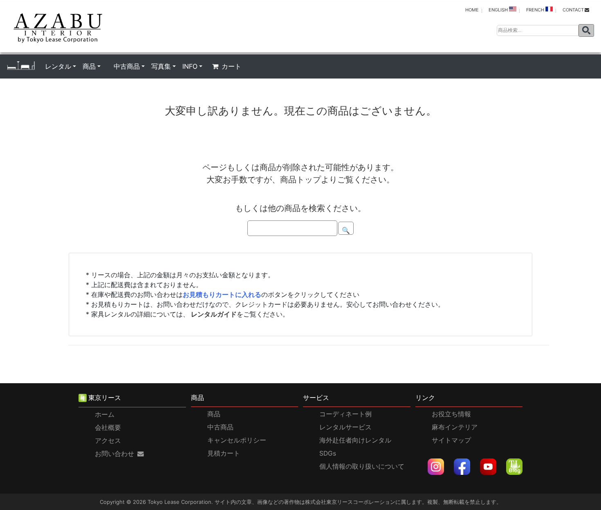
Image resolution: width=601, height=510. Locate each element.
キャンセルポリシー (236, 440)
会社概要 (108, 427)
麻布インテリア (455, 427)
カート (231, 66)
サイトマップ (451, 440)
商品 (213, 414)
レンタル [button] (58, 66)
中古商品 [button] (127, 66)
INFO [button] (189, 66)
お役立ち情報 (451, 414)
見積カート (223, 453)
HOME (472, 10)
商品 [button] (89, 66)
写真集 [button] (161, 66)
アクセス (108, 441)
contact (573, 10)
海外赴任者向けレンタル (355, 440)
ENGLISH (499, 10)
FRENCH (535, 10)
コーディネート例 (345, 414)
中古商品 (220, 427)
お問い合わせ (114, 454)
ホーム (104, 414)
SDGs (327, 453)
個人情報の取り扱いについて (361, 466)
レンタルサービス (345, 427)
